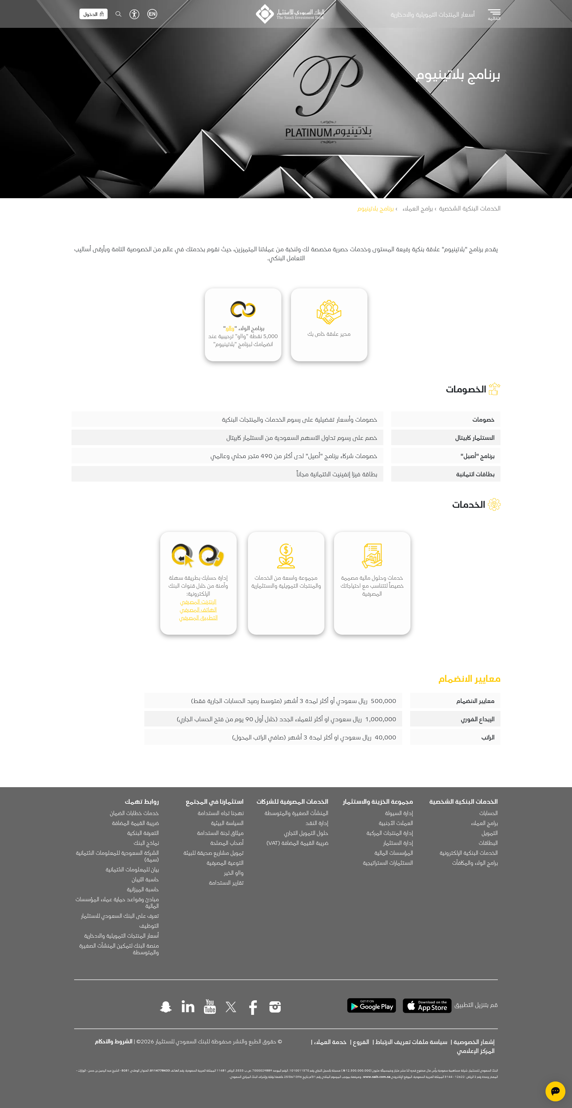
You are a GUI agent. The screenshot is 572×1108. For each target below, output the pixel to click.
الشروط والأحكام (113, 1041)
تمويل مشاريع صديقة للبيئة (213, 852)
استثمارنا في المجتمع (215, 801)
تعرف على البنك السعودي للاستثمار (120, 915)
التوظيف (149, 925)
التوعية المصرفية (225, 862)
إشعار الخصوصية (474, 1041)
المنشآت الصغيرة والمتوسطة (296, 812)
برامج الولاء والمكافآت (475, 862)
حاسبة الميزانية (143, 889)
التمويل (490, 832)
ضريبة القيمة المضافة (135, 822)
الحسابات (488, 812)
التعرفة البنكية (143, 832)
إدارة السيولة (399, 812)
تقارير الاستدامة (226, 882)
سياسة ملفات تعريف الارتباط (411, 1041)
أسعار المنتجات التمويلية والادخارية (433, 14)
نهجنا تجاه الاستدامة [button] (221, 812)
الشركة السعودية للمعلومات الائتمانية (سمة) (116, 856)
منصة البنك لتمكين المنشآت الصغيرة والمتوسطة (118, 949)
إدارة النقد (317, 822)
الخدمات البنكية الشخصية (470, 208)
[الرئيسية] (290, 14)
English (152, 14)
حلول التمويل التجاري (306, 832)
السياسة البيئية (227, 822)
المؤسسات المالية (393, 852)
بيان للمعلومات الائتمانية (132, 869)
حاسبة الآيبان (145, 879)
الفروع (361, 1041)
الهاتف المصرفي (198, 609)
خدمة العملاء (330, 1041)
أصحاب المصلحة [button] (227, 842)
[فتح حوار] (555, 1091)
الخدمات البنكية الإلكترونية (469, 852)
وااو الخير (234, 872)
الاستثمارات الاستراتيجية (388, 862)
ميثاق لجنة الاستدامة (220, 832)
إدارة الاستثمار (398, 842)
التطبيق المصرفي (198, 617)
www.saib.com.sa (376, 1076)
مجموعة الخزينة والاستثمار (378, 801)
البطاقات (488, 842)
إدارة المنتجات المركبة (389, 832)
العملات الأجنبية (396, 822)
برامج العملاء (418, 208)
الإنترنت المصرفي (198, 601)
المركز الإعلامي (476, 1050)
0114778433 (160, 1070)
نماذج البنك (146, 842)
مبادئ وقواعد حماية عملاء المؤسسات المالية (116, 902)
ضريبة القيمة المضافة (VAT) (297, 842)
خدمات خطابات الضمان (134, 812)
